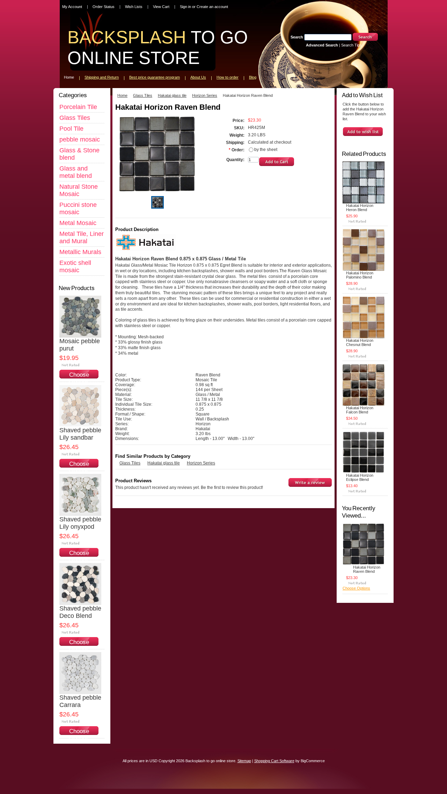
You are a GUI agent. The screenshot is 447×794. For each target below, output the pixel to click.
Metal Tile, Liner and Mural (81, 237)
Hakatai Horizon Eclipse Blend (359, 477)
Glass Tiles (74, 117)
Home (122, 95)
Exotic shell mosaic (75, 266)
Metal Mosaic (77, 222)
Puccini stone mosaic (78, 208)
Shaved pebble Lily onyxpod (80, 523)
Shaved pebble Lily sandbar (80, 434)
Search (297, 37)
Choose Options (79, 378)
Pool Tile (71, 128)
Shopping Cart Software (274, 761)
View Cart (161, 7)
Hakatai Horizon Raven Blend (366, 569)
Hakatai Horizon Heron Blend (359, 207)
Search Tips (351, 45)
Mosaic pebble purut (79, 345)
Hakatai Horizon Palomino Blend (359, 275)
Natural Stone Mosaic (78, 190)
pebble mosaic (79, 139)
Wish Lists (133, 7)
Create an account (212, 7)
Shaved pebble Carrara (80, 701)
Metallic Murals (80, 251)
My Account (72, 7)
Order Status (104, 7)
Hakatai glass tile (172, 95)
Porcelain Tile (78, 106)
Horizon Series (204, 95)
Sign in (185, 7)
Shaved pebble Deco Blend (80, 612)
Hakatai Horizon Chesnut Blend (359, 342)
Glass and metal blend (75, 172)
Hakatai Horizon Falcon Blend (359, 410)
